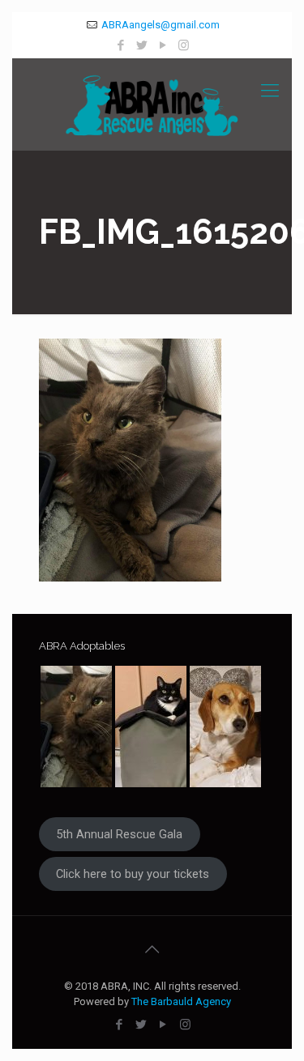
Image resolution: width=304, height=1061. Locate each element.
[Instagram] (183, 45)
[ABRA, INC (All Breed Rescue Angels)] (152, 104)
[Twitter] (141, 45)
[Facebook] (120, 45)
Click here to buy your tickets (132, 874)
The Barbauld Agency (181, 1001)
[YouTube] (162, 45)
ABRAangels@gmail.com (160, 25)
